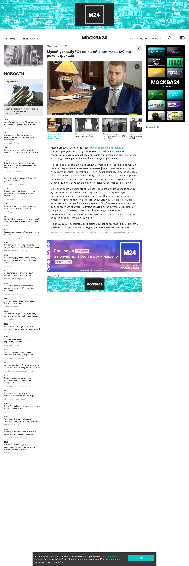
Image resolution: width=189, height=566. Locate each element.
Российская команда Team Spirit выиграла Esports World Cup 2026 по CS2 (22, 151)
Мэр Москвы (12, 81)
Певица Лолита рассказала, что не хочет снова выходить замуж (20, 207)
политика (7, 128)
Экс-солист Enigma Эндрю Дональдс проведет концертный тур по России (21, 315)
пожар (19, 386)
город (16, 143)
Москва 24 (94, 38)
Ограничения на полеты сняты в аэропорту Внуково (19, 340)
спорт (6, 156)
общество (20, 199)
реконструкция (57, 233)
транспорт (8, 143)
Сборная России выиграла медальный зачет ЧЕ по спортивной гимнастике (21, 220)
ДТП (19, 251)
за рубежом (17, 171)
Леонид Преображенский (100, 233)
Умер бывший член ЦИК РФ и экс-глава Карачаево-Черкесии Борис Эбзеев (22, 123)
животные (8, 307)
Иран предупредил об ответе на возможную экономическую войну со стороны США (21, 165)
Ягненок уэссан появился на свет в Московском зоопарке (20, 302)
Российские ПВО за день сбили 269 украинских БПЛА (20, 179)
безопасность (9, 266)
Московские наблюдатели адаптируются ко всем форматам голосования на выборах (19, 447)
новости (85, 233)
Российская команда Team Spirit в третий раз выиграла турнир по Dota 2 (22, 327)
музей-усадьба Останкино (122, 233)
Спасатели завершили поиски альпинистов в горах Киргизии (18, 353)
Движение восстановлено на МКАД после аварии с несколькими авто (20, 433)
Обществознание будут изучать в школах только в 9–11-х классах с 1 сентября (19, 193)
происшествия (10, 184)
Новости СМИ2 (53, 276)
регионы (20, 184)
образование (9, 199)
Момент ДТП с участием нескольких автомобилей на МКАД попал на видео (21, 246)
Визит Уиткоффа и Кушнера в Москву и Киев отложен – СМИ (22, 407)
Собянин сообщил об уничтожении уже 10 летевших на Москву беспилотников (22, 111)
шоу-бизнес (9, 212)
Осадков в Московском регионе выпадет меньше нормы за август (19, 394)
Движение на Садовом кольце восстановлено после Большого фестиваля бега (19, 137)
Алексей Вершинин (72, 233)
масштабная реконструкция (106, 148)
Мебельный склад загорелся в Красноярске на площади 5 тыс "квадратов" (18, 380)
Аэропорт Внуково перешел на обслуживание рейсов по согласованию (22, 420)
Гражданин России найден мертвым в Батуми (21, 233)
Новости (14, 73)
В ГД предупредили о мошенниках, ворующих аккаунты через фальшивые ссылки (22, 260)
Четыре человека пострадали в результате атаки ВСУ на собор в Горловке (19, 288)
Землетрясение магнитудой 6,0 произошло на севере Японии (18, 274)
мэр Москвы (9, 371)
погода (16, 399)
